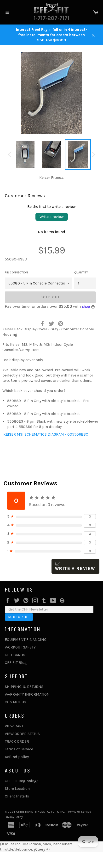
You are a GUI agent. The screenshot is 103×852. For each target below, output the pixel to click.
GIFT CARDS (15, 655)
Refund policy (17, 756)
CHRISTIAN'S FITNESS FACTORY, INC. (40, 811)
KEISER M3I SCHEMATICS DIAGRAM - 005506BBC (45, 434)
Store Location (17, 788)
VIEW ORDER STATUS (22, 733)
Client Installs (17, 796)
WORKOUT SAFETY (20, 647)
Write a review (52, 216)
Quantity (81, 272)
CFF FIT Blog (16, 662)
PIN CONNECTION (16, 272)
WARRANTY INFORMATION (27, 694)
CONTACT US (15, 702)
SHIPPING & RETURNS (24, 686)
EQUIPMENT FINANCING (25, 639)
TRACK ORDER (17, 741)
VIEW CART (14, 726)
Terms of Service (19, 749)
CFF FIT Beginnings (22, 780)
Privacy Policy (14, 817)
